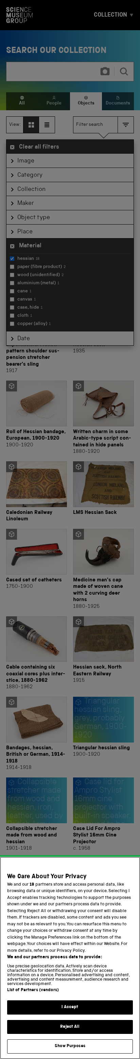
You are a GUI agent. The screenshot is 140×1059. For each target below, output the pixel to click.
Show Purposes (70, 1046)
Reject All (70, 1027)
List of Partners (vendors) (33, 990)
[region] (70, 958)
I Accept (70, 1007)
